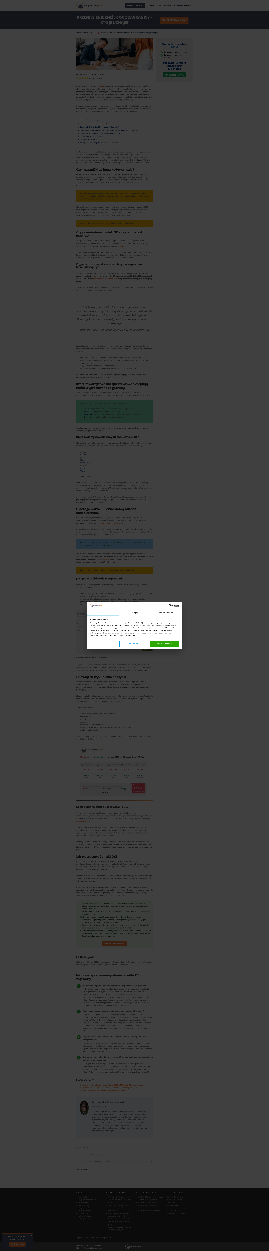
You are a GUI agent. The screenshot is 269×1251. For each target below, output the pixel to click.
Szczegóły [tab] (134, 613)
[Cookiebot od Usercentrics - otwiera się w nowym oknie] (170, 605)
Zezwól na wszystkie (164, 644)
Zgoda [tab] (103, 613)
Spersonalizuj (133, 644)
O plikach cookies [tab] (166, 613)
